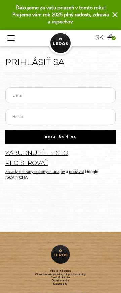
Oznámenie (61, 280)
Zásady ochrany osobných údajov (35, 171)
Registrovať (26, 163)
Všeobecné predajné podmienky (60, 274)
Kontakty (60, 284)
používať (76, 171)
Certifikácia (60, 277)
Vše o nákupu (60, 271)
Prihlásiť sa (60, 137)
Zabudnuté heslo (36, 153)
